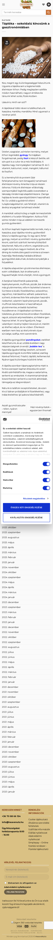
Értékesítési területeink (23, 933)
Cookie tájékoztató (38, 819)
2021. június (8, 717)
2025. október (9, 527)
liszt (26, 158)
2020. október (9, 757)
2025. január (8, 562)
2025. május (8, 542)
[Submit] (48, 12)
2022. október (9, 637)
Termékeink (36, 931)
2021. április (7, 727)
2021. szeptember (11, 702)
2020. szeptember (11, 762)
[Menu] (3, 4)
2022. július (8, 652)
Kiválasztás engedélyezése (26, 517)
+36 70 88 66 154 (11, 816)
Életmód (6, 20)
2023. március (9, 612)
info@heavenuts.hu (13, 822)
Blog (39, 933)
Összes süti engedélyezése (26, 507)
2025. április (8, 547)
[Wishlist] (43, 4)
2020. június (8, 777)
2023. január (8, 622)
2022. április (8, 667)
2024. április (8, 587)
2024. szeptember (11, 577)
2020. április (8, 787)
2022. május (8, 662)
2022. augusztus (10, 647)
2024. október (9, 572)
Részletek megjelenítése (34, 498)
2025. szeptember (11, 532)
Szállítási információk (39, 829)
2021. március (9, 732)
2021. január (8, 742)
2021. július (7, 712)
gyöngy (24, 155)
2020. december (10, 747)
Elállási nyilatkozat (37, 833)
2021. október (9, 697)
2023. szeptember (11, 607)
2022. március (9, 672)
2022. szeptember (11, 642)
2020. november (10, 752)
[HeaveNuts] (26, 4)
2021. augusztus (10, 707)
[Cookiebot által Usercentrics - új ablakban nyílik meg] (39, 419)
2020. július (8, 772)
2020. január (8, 792)
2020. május (8, 782)
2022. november (10, 632)
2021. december (10, 687)
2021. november (10, 692)
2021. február (9, 737)
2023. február (9, 617)
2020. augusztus (10, 767)
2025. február (9, 557)
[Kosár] (49, 4)
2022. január (8, 682)
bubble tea (36, 346)
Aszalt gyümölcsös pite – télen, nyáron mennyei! (13, 408)
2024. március (9, 592)
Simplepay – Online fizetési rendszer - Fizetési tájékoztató (38, 845)
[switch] (46, 472)
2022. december (10, 627)
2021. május (8, 722)
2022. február (9, 677)
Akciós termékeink (20, 931)
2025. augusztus (10, 537)
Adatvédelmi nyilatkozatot (17, 887)
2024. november (10, 567)
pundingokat (33, 340)
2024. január (8, 597)
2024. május (8, 582)
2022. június (8, 657)
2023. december (10, 602)
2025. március (9, 552)
